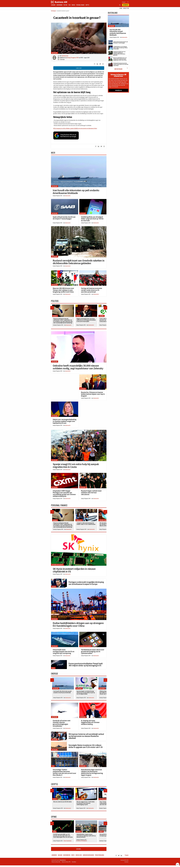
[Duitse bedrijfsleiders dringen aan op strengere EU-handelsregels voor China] (78, 589)
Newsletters (126, 8)
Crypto (87, 5)
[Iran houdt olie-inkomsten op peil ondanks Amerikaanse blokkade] (78, 156)
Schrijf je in (118, 90)
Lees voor (79, 68)
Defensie (54, 586)
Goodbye (74, 861)
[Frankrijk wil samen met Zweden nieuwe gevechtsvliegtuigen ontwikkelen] (64, 703)
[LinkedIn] (121, 855)
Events (72, 855)
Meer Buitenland (121, 68)
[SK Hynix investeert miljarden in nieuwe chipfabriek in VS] (78, 535)
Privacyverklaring (99, 855)
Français (126, 855)
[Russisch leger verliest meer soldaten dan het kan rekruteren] (92, 473)
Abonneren (125, 5)
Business (55, 316)
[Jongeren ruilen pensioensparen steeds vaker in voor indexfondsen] (86, 509)
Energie (73, 5)
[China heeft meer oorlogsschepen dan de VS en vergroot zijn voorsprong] (64, 632)
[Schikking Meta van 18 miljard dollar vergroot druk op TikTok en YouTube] (92, 200)
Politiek (65, 5)
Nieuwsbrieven (66, 855)
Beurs (53, 668)
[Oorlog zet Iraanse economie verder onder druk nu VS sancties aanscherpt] (92, 271)
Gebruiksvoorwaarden (88, 855)
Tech (69, 5)
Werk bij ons (79, 855)
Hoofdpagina (53, 10)
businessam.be (65, 56)
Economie (53, 5)
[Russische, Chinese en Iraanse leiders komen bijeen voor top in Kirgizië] (92, 375)
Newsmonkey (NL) (56, 861)
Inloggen (124, 2)
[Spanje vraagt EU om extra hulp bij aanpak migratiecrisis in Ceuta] (78, 430)
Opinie (121, 8)
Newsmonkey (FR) (66, 861)
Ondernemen (59, 5)
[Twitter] (119, 855)
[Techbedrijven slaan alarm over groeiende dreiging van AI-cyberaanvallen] (92, 632)
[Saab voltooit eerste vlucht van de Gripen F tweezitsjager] (64, 200)
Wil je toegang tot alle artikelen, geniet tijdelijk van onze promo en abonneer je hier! (75, 128)
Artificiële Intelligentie (57, 565)
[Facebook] (116, 855)
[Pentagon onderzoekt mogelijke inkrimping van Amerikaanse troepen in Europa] (59, 579)
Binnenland (79, 520)
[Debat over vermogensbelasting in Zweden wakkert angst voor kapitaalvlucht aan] (64, 402)
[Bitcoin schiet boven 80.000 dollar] (63, 788)
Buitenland (54, 53)
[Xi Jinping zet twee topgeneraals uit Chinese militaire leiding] (92, 703)
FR (128, 2)
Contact (126, 861)
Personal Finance (80, 5)
